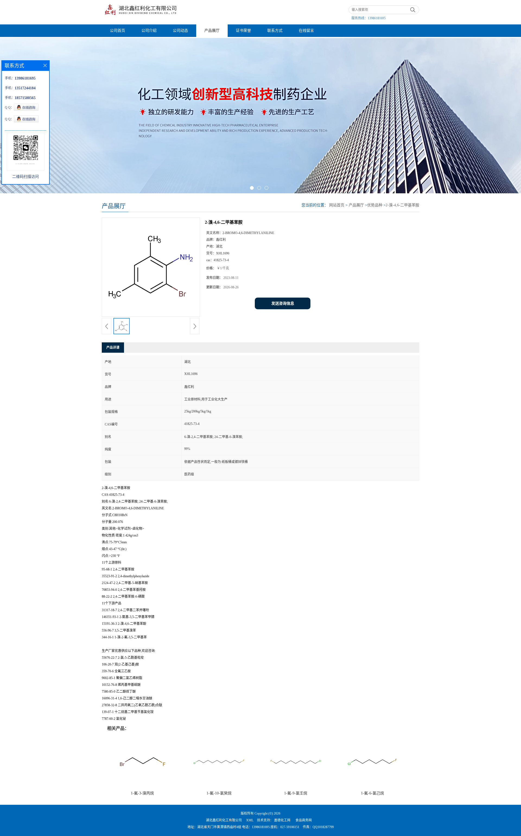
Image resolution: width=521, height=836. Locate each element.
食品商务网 (304, 820)
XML (249, 820)
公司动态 (180, 31)
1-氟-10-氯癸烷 (219, 793)
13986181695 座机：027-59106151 (275, 827)
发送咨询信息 (282, 303)
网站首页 (336, 205)
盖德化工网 (282, 820)
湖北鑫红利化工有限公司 (224, 820)
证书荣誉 (243, 31)
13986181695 (377, 18)
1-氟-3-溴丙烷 (142, 793)
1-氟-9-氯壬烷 (295, 793)
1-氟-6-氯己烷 (372, 793)
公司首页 (117, 31)
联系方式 (274, 31)
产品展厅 (212, 31)
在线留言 (306, 31)
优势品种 (374, 205)
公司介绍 (149, 31)
